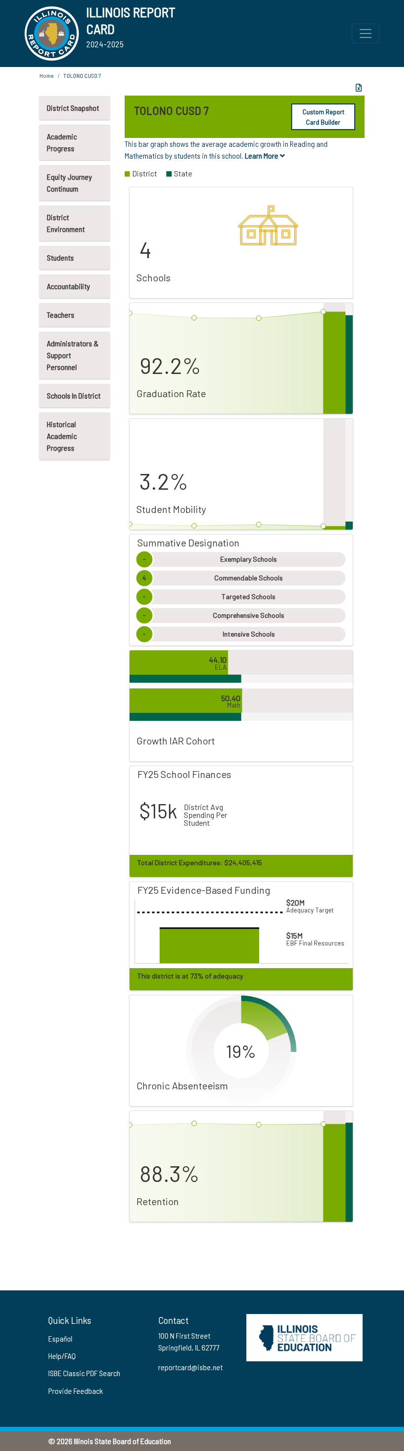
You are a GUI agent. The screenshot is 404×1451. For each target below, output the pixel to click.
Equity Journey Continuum (69, 182)
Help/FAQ (62, 1355)
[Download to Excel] (359, 88)
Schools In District (74, 395)
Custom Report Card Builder (323, 116)
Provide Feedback (75, 1390)
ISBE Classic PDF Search (84, 1373)
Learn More (262, 155)
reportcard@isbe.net (190, 1367)
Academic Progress (62, 142)
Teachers (60, 314)
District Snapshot (73, 107)
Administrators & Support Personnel (73, 354)
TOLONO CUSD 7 (82, 75)
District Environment (66, 223)
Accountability (68, 286)
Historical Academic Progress (62, 435)
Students (60, 257)
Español (60, 1338)
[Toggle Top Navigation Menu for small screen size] (365, 33)
